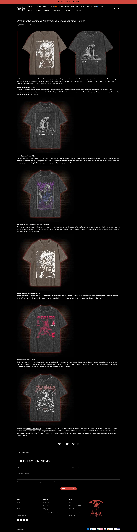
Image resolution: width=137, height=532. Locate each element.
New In (45, 6)
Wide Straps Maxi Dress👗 (89, 6)
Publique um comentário (68, 489)
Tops (102, 6)
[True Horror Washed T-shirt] (45, 425)
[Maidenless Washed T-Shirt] (45, 152)
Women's (38, 10)
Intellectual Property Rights (50, 512)
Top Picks (37, 6)
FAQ (70, 503)
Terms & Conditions (74, 512)
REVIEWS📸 (77, 10)
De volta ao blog (24, 452)
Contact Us (46, 503)
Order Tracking (73, 515)
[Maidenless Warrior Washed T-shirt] (45, 356)
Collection (66, 10)
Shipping (45, 509)
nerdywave (22, 529)
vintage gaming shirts (33, 428)
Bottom (30, 10)
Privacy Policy (73, 509)
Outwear (47, 10)
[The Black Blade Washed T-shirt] (45, 290)
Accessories (57, 10)
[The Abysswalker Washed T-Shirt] (45, 221)
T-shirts (19, 509)
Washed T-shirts (21, 512)
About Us (45, 506)
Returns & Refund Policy (75, 506)
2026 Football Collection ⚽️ (68, 6)
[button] (110, 8)
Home (30, 6)
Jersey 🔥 (53, 6)
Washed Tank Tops (22, 515)
